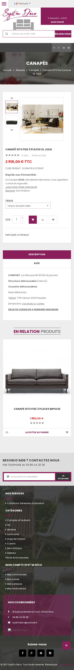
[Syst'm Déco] (20, 19)
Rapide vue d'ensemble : (21, 175)
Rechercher (63, 34)
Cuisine (11, 543)
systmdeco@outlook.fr (24, 622)
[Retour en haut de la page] (66, 646)
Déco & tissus (14, 548)
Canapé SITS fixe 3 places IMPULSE (37, 409)
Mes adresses (14, 583)
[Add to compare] (7, 432)
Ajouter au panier (33, 220)
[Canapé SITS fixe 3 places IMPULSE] (37, 373)
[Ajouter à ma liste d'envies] (53, 220)
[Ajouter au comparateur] (42, 220)
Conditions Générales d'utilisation (25, 503)
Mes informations (16, 588)
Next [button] (11, 129)
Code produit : (13, 168)
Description (37, 254)
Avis (37, 263)
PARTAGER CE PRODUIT (17, 234)
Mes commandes (17, 574)
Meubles (20, 70)
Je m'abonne (63, 477)
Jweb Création (66, 664)
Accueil (7, 70)
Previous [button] (11, 97)
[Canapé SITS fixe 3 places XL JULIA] (11, 107)
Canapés (34, 70)
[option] (11, 107)
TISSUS (9, 200)
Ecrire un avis (39, 155)
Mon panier (13, 579)
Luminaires (13, 534)
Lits (8, 524)
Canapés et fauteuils (18, 520)
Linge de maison (16, 538)
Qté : (8, 219)
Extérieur (11, 552)
